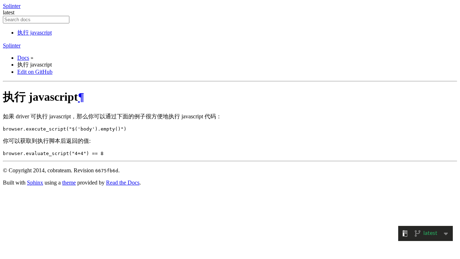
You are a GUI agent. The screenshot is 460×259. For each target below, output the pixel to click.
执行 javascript (34, 32)
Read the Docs (122, 183)
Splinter (11, 6)
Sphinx (35, 183)
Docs (23, 58)
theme (69, 183)
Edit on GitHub (34, 72)
